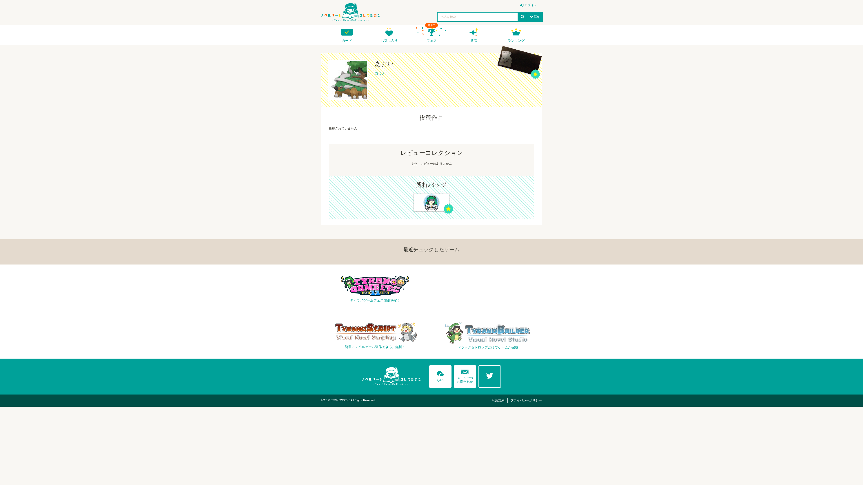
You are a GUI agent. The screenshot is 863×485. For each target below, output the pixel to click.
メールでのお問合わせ (465, 375)
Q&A (440, 375)
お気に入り (389, 40)
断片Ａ (380, 73)
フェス (432, 40)
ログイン (531, 5)
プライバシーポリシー (526, 400)
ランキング (516, 40)
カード (347, 40)
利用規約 (498, 400)
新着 (473, 40)
